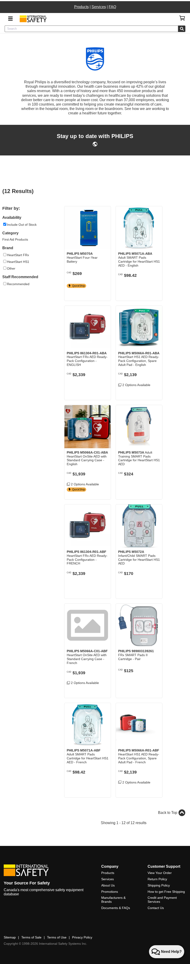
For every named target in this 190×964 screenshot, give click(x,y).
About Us (108, 885)
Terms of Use (56, 937)
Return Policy (157, 879)
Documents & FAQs (115, 908)
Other (11, 268)
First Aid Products (15, 239)
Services (99, 7)
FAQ (112, 7)
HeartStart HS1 (18, 262)
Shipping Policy (159, 885)
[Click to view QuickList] (182, 18)
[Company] (33, 18)
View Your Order (160, 873)
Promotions (109, 891)
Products (81, 7)
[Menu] (10, 18)
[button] (103, 293)
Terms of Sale (31, 937)
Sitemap (10, 937)
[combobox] (91, 29)
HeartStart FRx (18, 255)
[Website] (95, 145)
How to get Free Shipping (166, 891)
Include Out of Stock (22, 224)
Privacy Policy (82, 937)
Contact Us (156, 908)
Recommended (18, 284)
